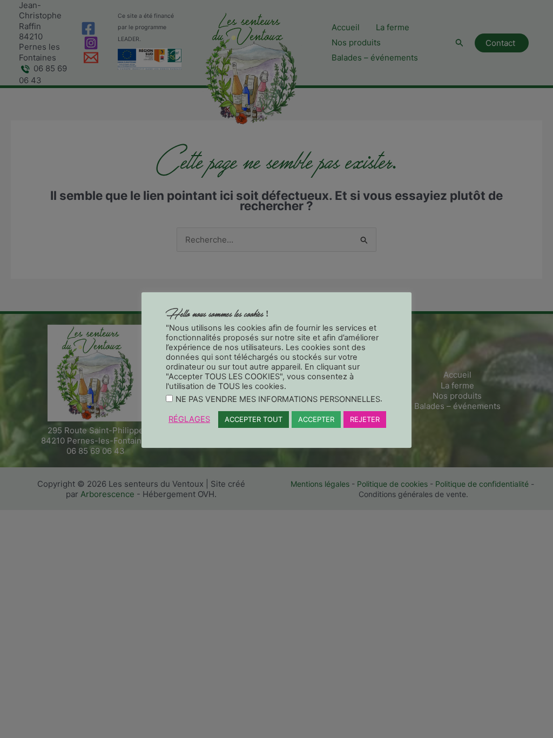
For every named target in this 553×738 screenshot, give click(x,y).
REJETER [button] (365, 419)
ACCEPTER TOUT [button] (253, 419)
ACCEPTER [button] (316, 419)
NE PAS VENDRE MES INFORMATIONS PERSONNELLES (278, 399)
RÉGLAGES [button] (189, 419)
